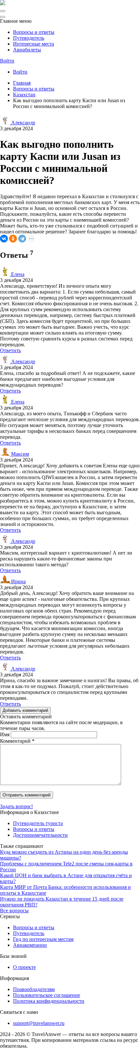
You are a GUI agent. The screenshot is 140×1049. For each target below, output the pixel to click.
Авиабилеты (27, 49)
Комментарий (17, 741)
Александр (22, 122)
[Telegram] (22, 238)
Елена (17, 274)
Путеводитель (28, 38)
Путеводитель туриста (38, 823)
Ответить (10, 350)
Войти (7, 60)
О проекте (24, 967)
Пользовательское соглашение (46, 995)
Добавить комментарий (25, 710)
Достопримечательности (40, 835)
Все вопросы (14, 910)
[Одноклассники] (13, 238)
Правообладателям (34, 989)
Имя (4, 734)
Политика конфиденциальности (48, 1001)
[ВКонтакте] (4, 238)
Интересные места (33, 44)
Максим (19, 454)
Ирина (18, 581)
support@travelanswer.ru (38, 1023)
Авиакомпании (30, 945)
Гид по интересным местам (43, 939)
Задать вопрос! (16, 806)
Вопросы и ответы (33, 32)
